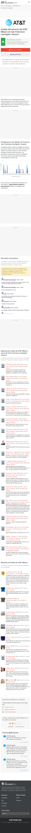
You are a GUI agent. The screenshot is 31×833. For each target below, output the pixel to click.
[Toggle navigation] (29, 2)
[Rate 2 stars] (13, 723)
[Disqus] (15, 295)
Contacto (4, 805)
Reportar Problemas (16, 50)
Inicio (2, 5)
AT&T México (16, 5)
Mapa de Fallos (16, 54)
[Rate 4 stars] (18, 723)
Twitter (18, 797)
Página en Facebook (10, 709)
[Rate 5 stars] (21, 723)
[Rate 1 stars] (10, 723)
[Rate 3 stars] (15, 723)
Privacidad (4, 803)
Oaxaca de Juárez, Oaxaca (21, 401)
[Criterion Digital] (15, 820)
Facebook (18, 800)
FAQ (3, 800)
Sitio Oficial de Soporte (10, 712)
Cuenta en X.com (9, 707)
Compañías (8, 5)
